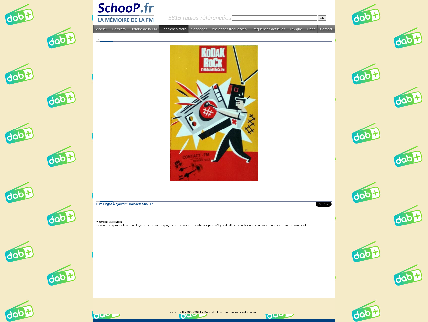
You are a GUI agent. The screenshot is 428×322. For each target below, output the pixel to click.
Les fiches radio (174, 29)
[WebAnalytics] (325, 305)
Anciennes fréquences (229, 29)
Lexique (296, 29)
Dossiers (119, 29)
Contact (326, 29)
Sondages (199, 29)
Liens (311, 29)
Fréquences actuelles (268, 29)
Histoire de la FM (143, 29)
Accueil (101, 29)
